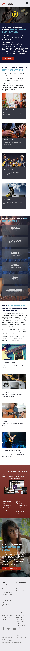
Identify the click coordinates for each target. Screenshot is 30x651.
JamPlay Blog (20, 625)
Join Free (19, 587)
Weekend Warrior (21, 611)
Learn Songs (7, 169)
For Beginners (8, 110)
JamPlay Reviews (7, 611)
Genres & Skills (8, 140)
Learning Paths (7, 592)
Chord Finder (20, 615)
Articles (18, 623)
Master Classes (8, 199)
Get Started (8, 58)
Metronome (20, 619)
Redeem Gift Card (21, 591)
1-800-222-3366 (7, 641)
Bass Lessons (6, 587)
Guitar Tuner (20, 617)
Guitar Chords (20, 613)
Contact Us (5, 613)
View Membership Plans (11, 568)
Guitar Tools (20, 621)
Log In (18, 585)
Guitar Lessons (6, 585)
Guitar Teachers (7, 615)
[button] (15, 14)
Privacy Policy (6, 617)
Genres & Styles (7, 594)
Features (19, 589)
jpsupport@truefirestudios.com (12, 642)
